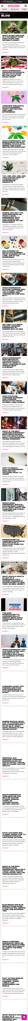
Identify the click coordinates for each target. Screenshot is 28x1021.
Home (2, 13)
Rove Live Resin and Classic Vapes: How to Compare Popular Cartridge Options (14, 835)
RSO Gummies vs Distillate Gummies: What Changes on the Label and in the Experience (13, 254)
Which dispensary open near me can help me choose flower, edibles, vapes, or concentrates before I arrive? (11, 799)
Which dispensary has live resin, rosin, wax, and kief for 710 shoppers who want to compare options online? (13, 653)
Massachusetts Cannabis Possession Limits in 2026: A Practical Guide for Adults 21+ (13, 543)
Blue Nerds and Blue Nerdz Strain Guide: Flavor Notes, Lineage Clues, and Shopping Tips (13, 908)
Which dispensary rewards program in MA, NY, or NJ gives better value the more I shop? (13, 74)
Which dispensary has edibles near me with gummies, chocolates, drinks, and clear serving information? (13, 144)
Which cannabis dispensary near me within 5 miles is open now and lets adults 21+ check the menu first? (13, 945)
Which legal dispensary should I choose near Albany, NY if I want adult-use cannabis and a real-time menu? (13, 507)
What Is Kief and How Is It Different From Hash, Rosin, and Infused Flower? (13, 38)
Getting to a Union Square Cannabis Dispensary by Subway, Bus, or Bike (12, 327)
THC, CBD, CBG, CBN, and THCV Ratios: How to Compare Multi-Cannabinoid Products (14, 179)
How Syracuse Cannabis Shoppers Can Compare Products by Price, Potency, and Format (13, 399)
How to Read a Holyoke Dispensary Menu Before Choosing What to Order (12, 471)
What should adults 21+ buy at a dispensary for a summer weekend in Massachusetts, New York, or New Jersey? (13, 580)
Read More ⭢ (5, 52)
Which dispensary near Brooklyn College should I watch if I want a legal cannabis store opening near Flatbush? (13, 362)
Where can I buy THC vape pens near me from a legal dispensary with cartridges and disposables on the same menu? (12, 217)
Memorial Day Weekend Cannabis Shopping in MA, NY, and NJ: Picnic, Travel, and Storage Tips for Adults (13, 762)
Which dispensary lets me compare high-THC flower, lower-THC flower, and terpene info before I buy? (14, 292)
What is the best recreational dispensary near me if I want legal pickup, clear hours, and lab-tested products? (13, 870)
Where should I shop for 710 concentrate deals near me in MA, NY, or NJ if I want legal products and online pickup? (13, 725)
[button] (11, 2)
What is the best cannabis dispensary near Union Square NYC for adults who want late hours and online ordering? (13, 435)
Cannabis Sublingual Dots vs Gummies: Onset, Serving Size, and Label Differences (13, 109)
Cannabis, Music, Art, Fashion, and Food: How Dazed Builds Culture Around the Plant (13, 689)
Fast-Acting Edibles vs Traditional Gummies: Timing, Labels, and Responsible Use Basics (12, 982)
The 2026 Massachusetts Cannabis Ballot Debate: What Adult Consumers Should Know (12, 617)
